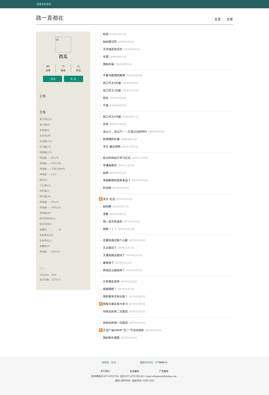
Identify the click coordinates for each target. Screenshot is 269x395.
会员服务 (134, 371)
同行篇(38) (45, 196)
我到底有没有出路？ (115, 296)
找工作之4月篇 (112, 116)
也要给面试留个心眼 (115, 240)
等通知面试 (110, 165)
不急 (106, 105)
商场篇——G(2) (48, 174)
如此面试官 (110, 41)
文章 (230, 19)
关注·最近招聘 (112, 146)
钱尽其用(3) (46, 224)
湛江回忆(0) (46, 119)
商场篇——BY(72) (49, 157)
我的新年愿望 (111, 337)
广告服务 (164, 371)
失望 (106, 56)
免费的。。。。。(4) (50, 229)
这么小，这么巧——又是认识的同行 (125, 131)
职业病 (107, 187)
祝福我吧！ (110, 289)
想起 (106, 97)
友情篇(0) (44, 130)
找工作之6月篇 (112, 82)
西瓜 (63, 56)
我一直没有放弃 (112, 221)
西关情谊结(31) (47, 218)
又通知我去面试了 (114, 255)
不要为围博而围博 (114, 75)
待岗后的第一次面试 (115, 322)
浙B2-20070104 (122, 380)
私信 (73, 79)
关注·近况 (109, 199)
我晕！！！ (110, 229)
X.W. (113, 362)
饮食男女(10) (46, 235)
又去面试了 (110, 247)
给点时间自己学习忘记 (117, 157)
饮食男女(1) (46, 240)
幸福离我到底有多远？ (117, 180)
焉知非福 (108, 64)
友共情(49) (45, 135)
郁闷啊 (107, 206)
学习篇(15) (45, 146)
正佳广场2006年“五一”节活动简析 (123, 330)
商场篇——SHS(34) (50, 251)
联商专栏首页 (44, 4)
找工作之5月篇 (112, 90)
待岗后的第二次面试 (115, 311)
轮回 (106, 34)
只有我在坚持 (111, 281)
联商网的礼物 (111, 139)
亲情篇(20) (45, 213)
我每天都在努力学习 (115, 304)
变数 (106, 214)
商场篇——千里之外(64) (52, 168)
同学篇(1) (44, 191)
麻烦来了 (108, 262)
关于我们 (105, 371)
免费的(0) (44, 246)
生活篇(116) (46, 141)
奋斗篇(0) (44, 124)
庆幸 (106, 124)
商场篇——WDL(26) (50, 207)
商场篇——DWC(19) (50, 163)
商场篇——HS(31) (49, 202)
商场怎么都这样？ (114, 270)
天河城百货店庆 (112, 49)
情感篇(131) (46, 152)
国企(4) (43, 179)
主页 (217, 19)
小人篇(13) (45, 185)
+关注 (52, 79)
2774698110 (161, 362)
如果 (106, 172)
